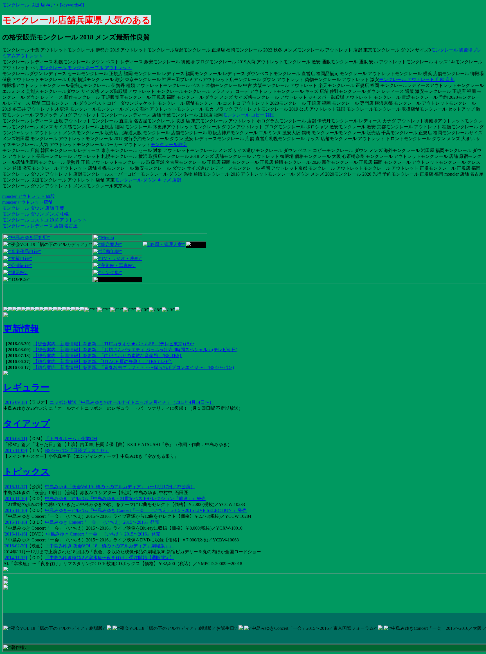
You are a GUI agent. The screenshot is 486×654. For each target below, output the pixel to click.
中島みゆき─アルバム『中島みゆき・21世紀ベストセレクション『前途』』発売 (125, 498)
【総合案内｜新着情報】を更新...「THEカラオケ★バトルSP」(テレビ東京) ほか (113, 343)
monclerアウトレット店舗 (27, 202)
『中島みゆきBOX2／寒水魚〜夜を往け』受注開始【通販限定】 (109, 557)
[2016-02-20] (15, 545)
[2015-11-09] (15, 450)
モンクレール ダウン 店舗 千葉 (33, 208)
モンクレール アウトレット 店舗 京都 (416, 79)
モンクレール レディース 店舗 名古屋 (40, 225)
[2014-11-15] (15, 557)
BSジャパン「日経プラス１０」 (77, 450)
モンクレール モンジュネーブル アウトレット (85, 67)
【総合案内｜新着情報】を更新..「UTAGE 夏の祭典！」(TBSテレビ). (102, 361)
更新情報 (21, 329)
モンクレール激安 (169, 144)
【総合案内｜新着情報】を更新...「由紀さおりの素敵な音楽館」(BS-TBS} (107, 355)
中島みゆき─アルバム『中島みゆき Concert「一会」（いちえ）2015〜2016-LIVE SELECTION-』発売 (146, 510)
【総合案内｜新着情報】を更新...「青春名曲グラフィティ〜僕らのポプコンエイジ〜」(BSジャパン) (133, 367)
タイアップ (26, 423)
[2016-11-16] (15, 498)
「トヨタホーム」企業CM (71, 438)
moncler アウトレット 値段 (28, 196)
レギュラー (26, 387)
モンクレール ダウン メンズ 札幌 (35, 214)
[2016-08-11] (15, 438)
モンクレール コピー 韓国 (248, 115)
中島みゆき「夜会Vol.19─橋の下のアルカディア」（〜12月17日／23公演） (120, 486)
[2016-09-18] (15, 402)
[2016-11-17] (15, 486)
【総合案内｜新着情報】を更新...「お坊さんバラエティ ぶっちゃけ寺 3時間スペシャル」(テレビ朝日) (135, 349)
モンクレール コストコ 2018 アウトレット (44, 220)
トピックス (26, 472)
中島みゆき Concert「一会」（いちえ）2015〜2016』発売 (102, 522)
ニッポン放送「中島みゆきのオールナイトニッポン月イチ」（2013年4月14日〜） (132, 402)
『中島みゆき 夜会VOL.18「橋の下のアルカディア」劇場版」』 (109, 545)
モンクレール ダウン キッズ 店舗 (148, 180)
